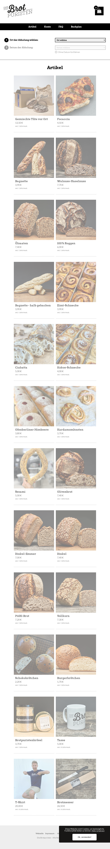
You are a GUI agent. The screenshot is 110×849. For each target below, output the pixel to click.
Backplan (76, 26)
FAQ (60, 26)
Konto (47, 26)
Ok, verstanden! (84, 837)
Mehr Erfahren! (98, 831)
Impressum (49, 833)
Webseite (39, 833)
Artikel (32, 26)
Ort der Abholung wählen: (24, 40)
